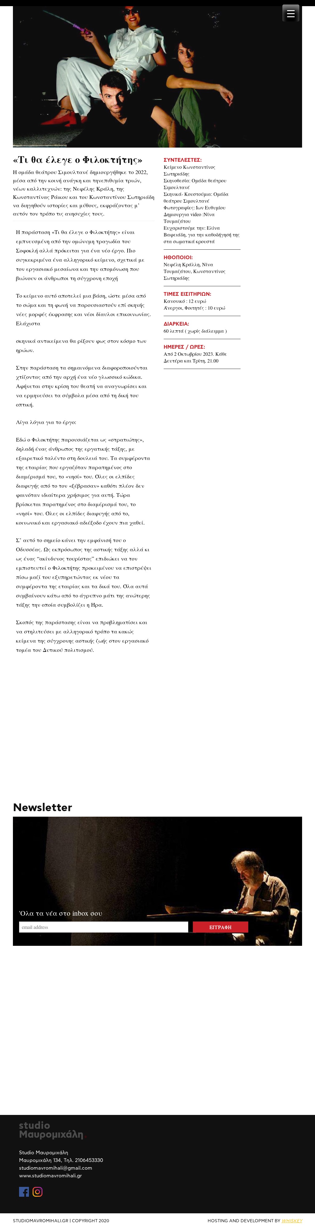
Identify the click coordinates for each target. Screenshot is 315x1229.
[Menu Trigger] (290, 13)
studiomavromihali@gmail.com (55, 1168)
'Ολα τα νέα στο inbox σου (60, 913)
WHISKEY (291, 1221)
